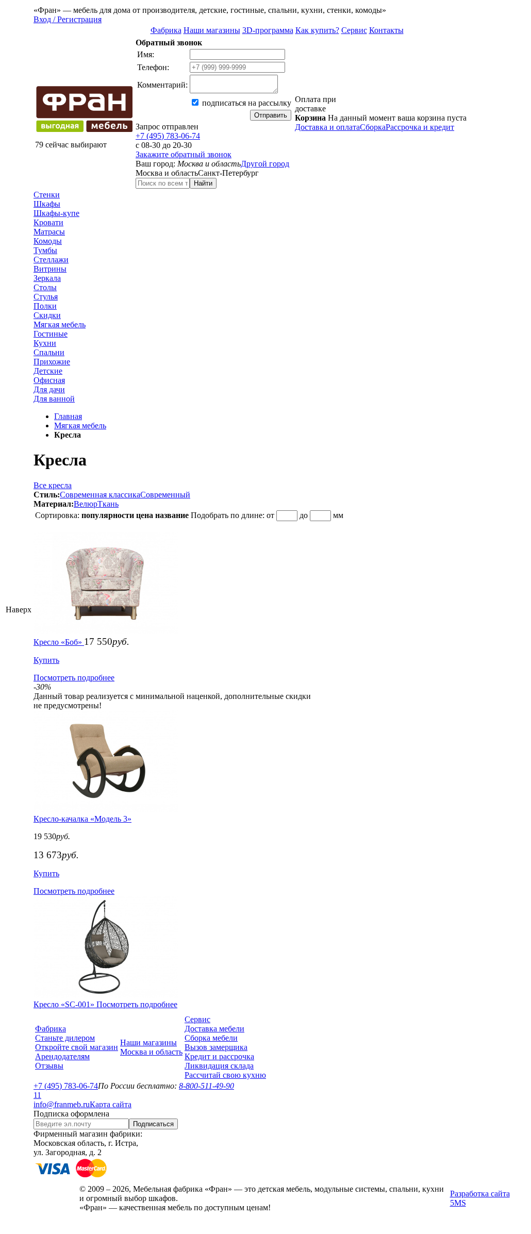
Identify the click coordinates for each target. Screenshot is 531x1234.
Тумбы (45, 250)
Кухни (45, 343)
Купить (46, 660)
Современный (165, 494)
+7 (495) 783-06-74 (168, 135)
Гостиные (51, 333)
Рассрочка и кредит (420, 127)
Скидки (47, 315)
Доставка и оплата (327, 127)
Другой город (265, 163)
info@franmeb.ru (62, 1104)
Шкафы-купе (56, 213)
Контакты (386, 30)
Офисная (49, 380)
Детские (48, 370)
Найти (203, 183)
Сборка (373, 127)
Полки (45, 306)
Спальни (49, 352)
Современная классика (100, 494)
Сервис (354, 30)
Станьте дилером (65, 1037)
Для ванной (54, 398)
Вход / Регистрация (68, 19)
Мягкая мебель (60, 324)
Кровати (48, 222)
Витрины (50, 268)
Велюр (85, 503)
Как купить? (317, 30)
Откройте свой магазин (76, 1047)
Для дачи (49, 389)
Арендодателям (62, 1056)
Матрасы (49, 231)
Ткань (108, 503)
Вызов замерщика (216, 1047)
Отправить (270, 115)
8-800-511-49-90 (206, 1085)
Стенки (47, 194)
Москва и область (151, 1051)
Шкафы (47, 203)
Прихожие (52, 361)
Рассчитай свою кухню (225, 1075)
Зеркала (47, 278)
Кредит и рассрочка (219, 1056)
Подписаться (153, 1124)
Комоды (48, 241)
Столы (45, 287)
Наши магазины (212, 30)
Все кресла (53, 485)
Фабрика (166, 30)
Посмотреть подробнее (74, 677)
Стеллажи (51, 259)
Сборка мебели (211, 1037)
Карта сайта (110, 1104)
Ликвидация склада (219, 1065)
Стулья (46, 296)
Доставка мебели (214, 1028)
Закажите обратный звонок (183, 154)
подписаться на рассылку (245, 102)
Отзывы (49, 1065)
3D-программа (267, 30)
